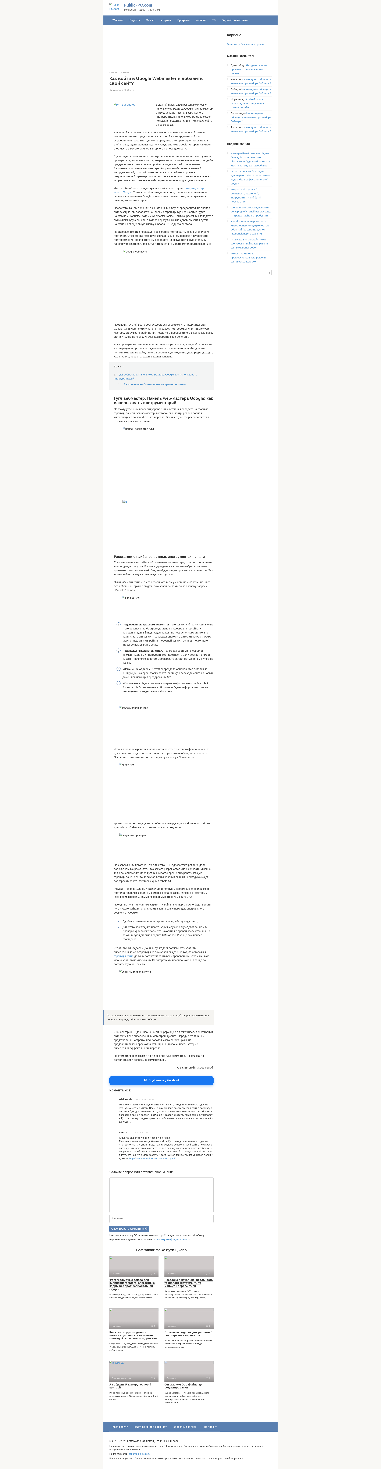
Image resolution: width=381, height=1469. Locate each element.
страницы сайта (123, 956)
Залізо (150, 20)
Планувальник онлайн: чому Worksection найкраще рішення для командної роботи (250, 243)
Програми (183, 20)
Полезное (124, 72)
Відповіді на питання (235, 20)
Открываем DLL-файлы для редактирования (184, 1386)
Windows (117, 20)
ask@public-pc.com (139, 1453)
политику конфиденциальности (173, 1239)
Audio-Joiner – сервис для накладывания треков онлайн (247, 103)
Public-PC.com (138, 5)
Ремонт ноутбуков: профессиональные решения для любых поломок (249, 257)
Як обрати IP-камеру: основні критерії (130, 1386)
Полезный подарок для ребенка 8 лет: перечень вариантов (188, 1334)
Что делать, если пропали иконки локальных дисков (249, 69)
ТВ (214, 20)
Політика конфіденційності (150, 1426)
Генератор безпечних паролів (245, 44)
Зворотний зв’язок (184, 1426)
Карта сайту (120, 1426)
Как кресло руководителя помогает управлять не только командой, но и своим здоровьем (133, 1335)
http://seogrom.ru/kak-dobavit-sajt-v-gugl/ (152, 1158)
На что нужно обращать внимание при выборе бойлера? (251, 117)
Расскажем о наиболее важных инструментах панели (155, 384)
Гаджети (134, 20)
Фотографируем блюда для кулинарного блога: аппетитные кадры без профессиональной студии (132, 1284)
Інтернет (165, 20)
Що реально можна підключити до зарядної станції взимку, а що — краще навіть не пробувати (251, 211)
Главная (113, 72)
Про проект (209, 1426)
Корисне (201, 20)
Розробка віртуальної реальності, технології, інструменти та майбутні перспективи (188, 1283)
